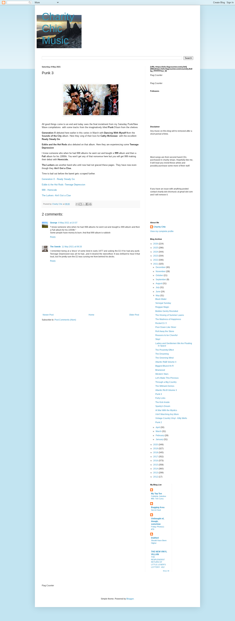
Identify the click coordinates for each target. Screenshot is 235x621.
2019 (156, 448)
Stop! (157, 339)
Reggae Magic (162, 307)
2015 (156, 465)
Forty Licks (160, 398)
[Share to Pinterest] (90, 204)
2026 (156, 244)
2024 (156, 252)
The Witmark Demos (164, 386)
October (160, 275)
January (160, 439)
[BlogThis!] (80, 204)
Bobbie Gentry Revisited (166, 311)
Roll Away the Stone (164, 331)
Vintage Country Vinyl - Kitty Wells (171, 418)
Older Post (134, 315)
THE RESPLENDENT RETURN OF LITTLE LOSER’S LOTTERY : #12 (158, 562)
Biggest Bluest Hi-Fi (164, 366)
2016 (156, 460)
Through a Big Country (166, 382)
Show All (166, 571)
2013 (156, 472)
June (158, 291)
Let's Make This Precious (167, 378)
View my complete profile (162, 231)
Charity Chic (160, 227)
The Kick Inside (162, 402)
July (158, 287)
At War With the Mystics (166, 410)
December (161, 267)
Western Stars (161, 374)
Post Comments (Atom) (65, 320)
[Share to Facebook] (87, 204)
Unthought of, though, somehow (157, 521)
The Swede (55, 246)
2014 (156, 468)
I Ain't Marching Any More (167, 414)
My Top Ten (156, 493)
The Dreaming (162, 354)
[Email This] (77, 204)
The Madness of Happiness (168, 319)
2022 (156, 260)
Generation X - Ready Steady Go (58, 179)
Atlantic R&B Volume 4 (165, 362)
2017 (156, 456)
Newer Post (48, 315)
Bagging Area (157, 507)
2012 (156, 477)
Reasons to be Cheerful (166, 335)
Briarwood (160, 370)
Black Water (161, 299)
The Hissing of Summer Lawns (169, 315)
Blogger (130, 599)
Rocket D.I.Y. (161, 323)
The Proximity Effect (164, 350)
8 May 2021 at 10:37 (67, 223)
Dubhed (155, 538)
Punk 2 (158, 422)
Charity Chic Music (58, 28)
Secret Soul (156, 510)
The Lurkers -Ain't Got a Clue (56, 195)
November (161, 271)
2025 (156, 247)
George (53, 223)
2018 (156, 452)
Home (91, 315)
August (159, 283)
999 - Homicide (49, 190)
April (158, 427)
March (159, 431)
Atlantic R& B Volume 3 (166, 390)
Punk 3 (158, 394)
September (161, 279)
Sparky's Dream (162, 406)
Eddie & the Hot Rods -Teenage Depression (63, 184)
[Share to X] (84, 204)
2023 (156, 256)
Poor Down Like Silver (165, 327)
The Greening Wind (164, 358)
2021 (156, 264)
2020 (156, 444)
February (160, 435)
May (158, 295)
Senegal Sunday (163, 303)
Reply (53, 237)
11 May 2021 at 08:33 (72, 246)
